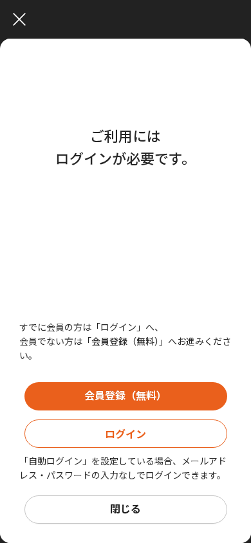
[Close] (128, 19)
